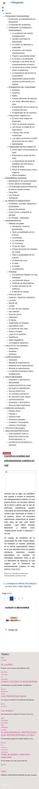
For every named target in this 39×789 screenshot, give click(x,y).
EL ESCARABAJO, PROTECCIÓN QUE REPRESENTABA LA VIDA (19, 733)
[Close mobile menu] (3, 10)
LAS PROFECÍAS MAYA (13, 696)
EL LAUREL (7, 664)
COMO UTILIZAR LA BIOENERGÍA (19, 681)
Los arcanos (7, 710)
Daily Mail (15, 569)
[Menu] (4, 3)
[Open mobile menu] (3, 8)
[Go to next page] (19, 599)
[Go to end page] (23, 599)
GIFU (3, 771)
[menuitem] (8, 13)
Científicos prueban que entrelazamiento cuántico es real (19, 460)
